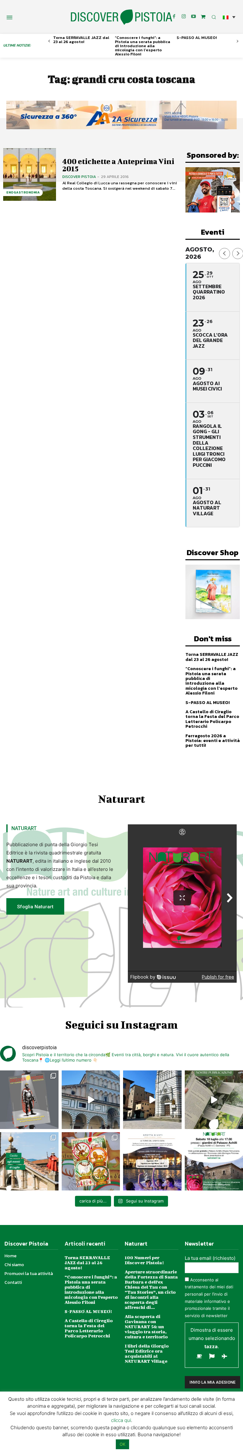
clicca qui (121, 1420)
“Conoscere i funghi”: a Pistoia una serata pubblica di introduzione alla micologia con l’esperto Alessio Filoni (142, 46)
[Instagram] (184, 17)
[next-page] (237, 41)
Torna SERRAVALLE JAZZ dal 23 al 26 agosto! (81, 40)
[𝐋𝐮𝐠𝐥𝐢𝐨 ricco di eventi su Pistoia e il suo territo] (29, 1161)
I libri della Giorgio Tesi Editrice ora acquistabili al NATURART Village (147, 1353)
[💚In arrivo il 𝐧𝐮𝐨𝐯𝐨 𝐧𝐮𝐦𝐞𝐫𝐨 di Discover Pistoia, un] (29, 1099)
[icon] (203, 16)
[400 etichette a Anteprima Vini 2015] (29, 174)
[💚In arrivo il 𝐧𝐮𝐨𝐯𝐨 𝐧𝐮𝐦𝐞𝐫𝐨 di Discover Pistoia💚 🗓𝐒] (91, 1161)
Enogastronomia (23, 192)
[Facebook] (174, 17)
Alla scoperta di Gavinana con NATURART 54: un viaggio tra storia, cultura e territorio (146, 1326)
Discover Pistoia (79, 177)
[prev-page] (49, 41)
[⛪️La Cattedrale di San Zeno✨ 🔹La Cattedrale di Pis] (91, 1099)
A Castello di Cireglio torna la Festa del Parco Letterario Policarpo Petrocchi (212, 719)
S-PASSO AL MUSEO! (197, 38)
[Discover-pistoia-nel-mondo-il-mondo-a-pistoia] (121, 17)
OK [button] (122, 1444)
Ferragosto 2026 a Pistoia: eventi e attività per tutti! (212, 741)
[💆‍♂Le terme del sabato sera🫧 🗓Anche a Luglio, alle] (152, 1161)
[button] (229, 17)
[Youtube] (193, 17)
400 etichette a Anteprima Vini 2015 (118, 165)
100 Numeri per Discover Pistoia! (144, 1260)
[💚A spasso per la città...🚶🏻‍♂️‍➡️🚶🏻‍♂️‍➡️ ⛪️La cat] (152, 1099)
